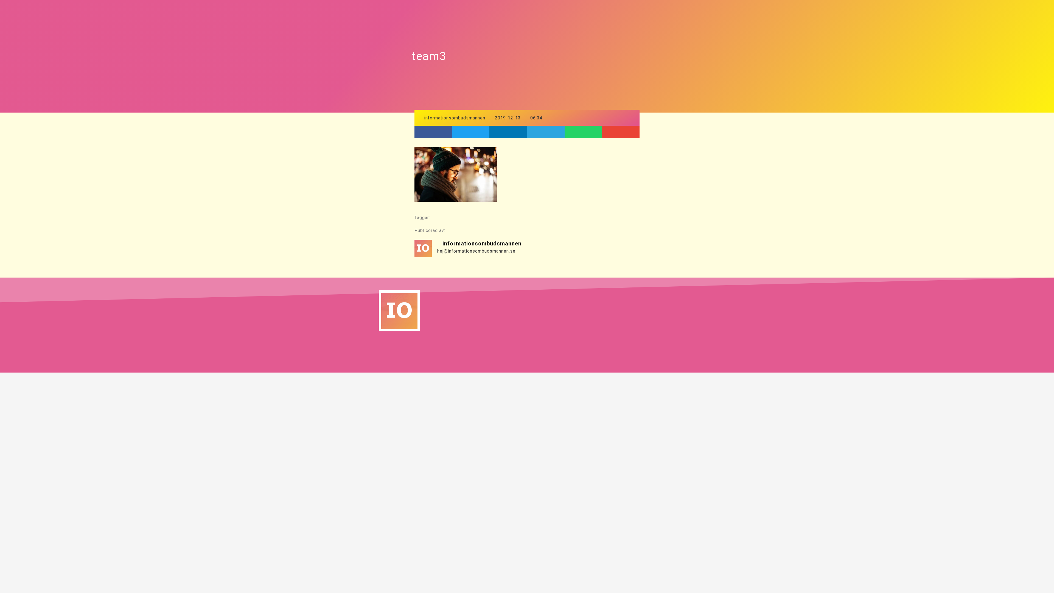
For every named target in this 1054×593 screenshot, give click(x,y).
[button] (433, 132)
